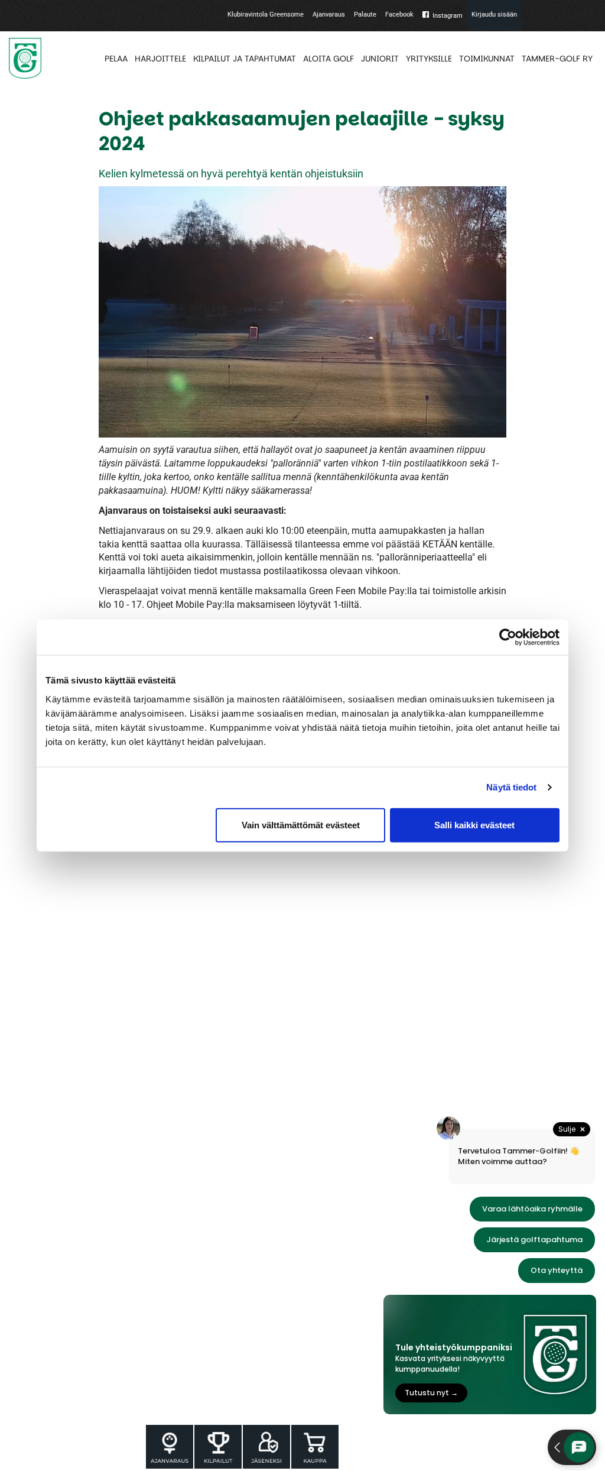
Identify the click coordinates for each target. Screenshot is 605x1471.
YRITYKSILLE (429, 58)
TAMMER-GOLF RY (557, 58)
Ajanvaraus (329, 14)
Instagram (447, 16)
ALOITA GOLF (328, 58)
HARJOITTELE (160, 58)
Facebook (399, 14)
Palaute (365, 14)
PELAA (116, 58)
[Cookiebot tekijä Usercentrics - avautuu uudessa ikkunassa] (508, 637)
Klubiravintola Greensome (265, 14)
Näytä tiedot (511, 787)
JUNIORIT (380, 58)
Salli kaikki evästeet (474, 824)
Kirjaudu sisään (494, 14)
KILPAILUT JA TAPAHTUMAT (244, 58)
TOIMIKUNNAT (487, 58)
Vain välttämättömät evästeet (301, 824)
